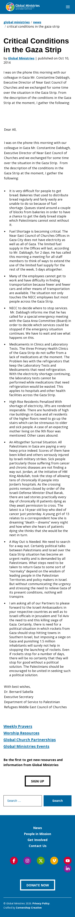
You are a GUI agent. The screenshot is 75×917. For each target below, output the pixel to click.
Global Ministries (21, 58)
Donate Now (37, 885)
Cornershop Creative (29, 907)
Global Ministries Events (26, 746)
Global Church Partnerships (29, 739)
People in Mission (37, 834)
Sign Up (37, 781)
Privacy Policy (41, 903)
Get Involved (37, 840)
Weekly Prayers (17, 726)
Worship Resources (21, 733)
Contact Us (37, 846)
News (37, 828)
